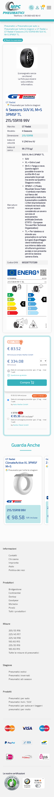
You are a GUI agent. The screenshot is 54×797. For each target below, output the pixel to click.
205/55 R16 (14, 630)
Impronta (13, 562)
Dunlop (12, 596)
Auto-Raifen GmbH (20, 404)
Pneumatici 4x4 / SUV (20, 701)
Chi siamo (14, 559)
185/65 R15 (14, 648)
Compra (25, 382)
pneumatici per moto (20, 709)
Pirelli (12, 607)
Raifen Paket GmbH (21, 425)
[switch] (38, 785)
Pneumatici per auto (19, 698)
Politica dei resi (17, 570)
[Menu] (43, 779)
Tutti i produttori (17, 611)
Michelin (13, 604)
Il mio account (37, 7)
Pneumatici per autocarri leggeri (25, 705)
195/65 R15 (14, 641)
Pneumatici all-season (20, 679)
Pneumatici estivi (17, 671)
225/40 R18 (15, 637)
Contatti (13, 555)
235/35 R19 (14, 645)
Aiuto (11, 566)
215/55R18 (27, 135)
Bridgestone (15, 589)
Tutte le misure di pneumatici (24, 652)
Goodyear (14, 600)
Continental (15, 592)
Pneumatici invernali (19, 675)
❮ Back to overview (13, 40)
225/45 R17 (14, 634)
